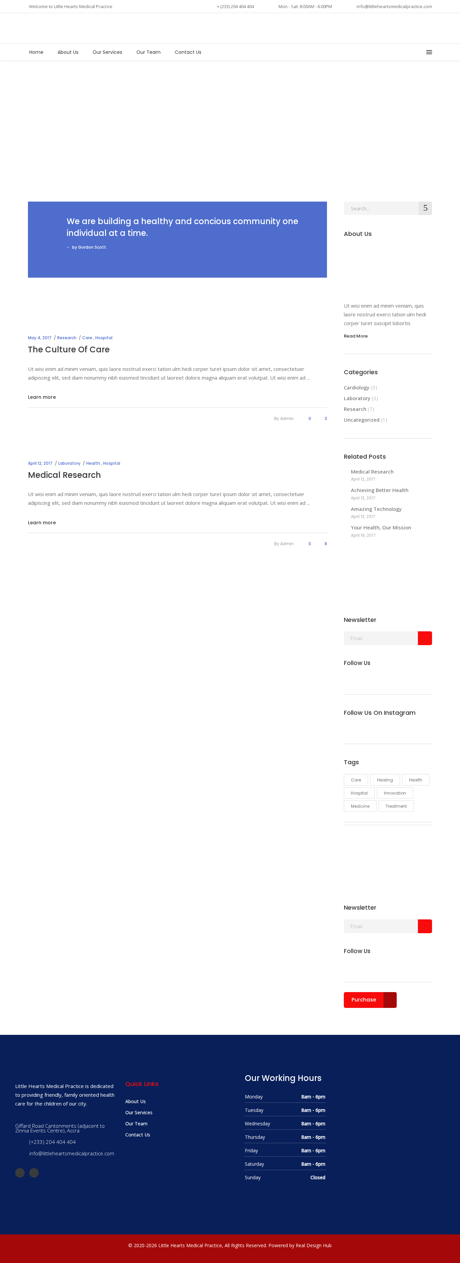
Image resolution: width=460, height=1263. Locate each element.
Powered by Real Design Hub (300, 1245)
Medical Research (64, 475)
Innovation (395, 793)
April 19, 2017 (363, 535)
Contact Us (137, 1134)
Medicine (360, 806)
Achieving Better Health (379, 490)
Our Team (136, 1123)
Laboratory (69, 463)
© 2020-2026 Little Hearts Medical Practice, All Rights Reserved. (197, 1245)
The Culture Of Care (69, 349)
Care (87, 338)
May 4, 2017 (40, 338)
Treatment (396, 806)
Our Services (139, 1112)
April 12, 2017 (40, 463)
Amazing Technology (376, 508)
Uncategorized (362, 419)
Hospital (103, 338)
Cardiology (356, 387)
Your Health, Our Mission (381, 527)
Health (93, 463)
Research (66, 338)
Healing (385, 780)
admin (287, 418)
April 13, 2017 (363, 498)
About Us (135, 1101)
